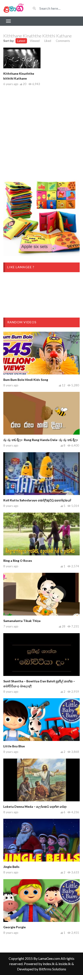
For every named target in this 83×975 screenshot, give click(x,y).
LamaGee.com (49, 958)
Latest (21, 41)
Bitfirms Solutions (52, 969)
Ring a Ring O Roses (17, 560)
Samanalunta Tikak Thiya (22, 621)
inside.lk (64, 964)
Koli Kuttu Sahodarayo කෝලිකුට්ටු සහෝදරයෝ (37, 500)
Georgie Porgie (14, 927)
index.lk (49, 964)
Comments (63, 41)
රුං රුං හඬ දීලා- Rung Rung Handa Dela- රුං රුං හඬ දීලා (40, 440)
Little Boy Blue (14, 746)
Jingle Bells (11, 867)
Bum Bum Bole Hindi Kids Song (25, 379)
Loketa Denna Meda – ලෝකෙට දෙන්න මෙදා (35, 806)
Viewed (35, 41)
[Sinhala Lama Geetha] (13, 8)
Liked (47, 41)
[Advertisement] (41, 132)
